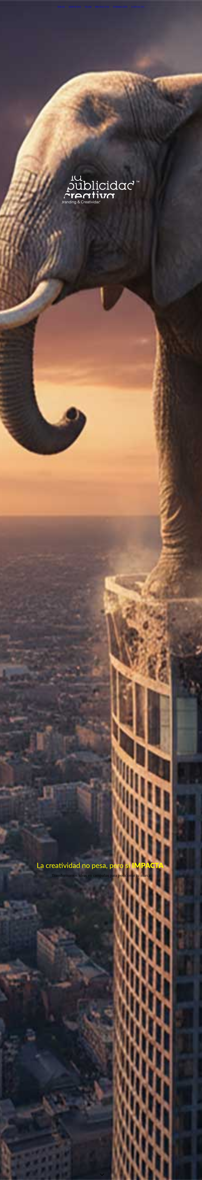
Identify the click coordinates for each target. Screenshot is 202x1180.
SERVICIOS (75, 7)
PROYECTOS (102, 7)
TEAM (88, 7)
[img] (101, 590)
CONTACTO (137, 7)
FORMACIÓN (120, 7)
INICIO (61, 7)
